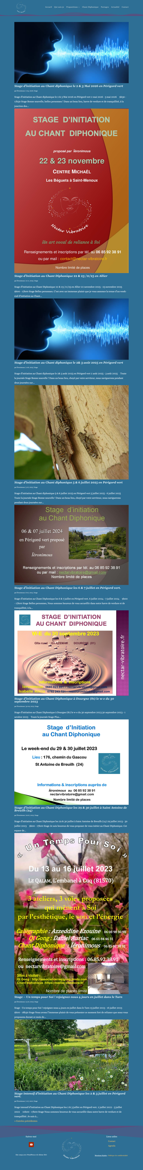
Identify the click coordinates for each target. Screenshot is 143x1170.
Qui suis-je (59, 7)
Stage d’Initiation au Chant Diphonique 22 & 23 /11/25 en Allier (60, 276)
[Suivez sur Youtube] (31, 1144)
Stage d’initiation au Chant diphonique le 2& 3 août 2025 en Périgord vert (68, 363)
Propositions (72, 7)
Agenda (111, 1145)
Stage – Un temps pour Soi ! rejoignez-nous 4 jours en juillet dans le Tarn (68, 997)
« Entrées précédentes (25, 1121)
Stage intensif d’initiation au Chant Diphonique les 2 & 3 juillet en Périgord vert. (69, 1095)
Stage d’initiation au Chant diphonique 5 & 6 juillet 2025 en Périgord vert (68, 482)
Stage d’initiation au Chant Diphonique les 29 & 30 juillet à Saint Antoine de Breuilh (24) (70, 809)
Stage (36, 91)
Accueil (48, 7)
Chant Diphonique (90, 7)
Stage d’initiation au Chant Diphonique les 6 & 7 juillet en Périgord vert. (67, 588)
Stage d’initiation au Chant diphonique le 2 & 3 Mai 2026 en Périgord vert (68, 86)
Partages (105, 7)
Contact (125, 7)
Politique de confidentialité (118, 1156)
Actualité (115, 7)
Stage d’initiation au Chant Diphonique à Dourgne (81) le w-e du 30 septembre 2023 (64, 700)
